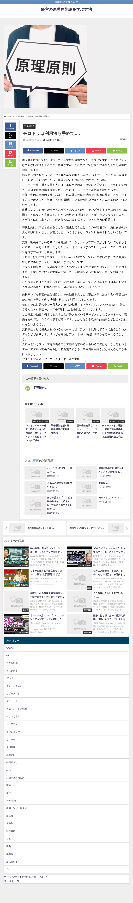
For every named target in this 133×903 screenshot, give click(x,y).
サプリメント (13, 693)
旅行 (8, 793)
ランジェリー (13, 732)
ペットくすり (13, 716)
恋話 (8, 770)
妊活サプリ (12, 762)
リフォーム (12, 739)
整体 (8, 785)
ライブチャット (14, 724)
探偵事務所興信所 (15, 777)
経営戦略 (10, 831)
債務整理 (10, 747)
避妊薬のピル (13, 861)
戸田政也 (123, 139)
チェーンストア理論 (16, 709)
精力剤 (9, 823)
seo (8, 655)
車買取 (9, 854)
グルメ (9, 678)
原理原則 (10, 755)
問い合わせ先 (11, 881)
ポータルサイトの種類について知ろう (26, 876)
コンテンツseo (13, 686)
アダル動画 (29, 126)
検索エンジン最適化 (16, 808)
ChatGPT (11, 648)
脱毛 (8, 846)
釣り (8, 869)
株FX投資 (11, 800)
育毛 (8, 839)
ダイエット (12, 701)
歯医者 (9, 816)
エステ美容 (12, 671)
